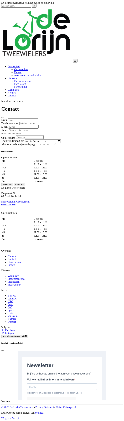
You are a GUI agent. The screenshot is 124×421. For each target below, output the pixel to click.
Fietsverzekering (22, 81)
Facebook (10, 330)
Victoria (12, 318)
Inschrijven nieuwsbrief (14, 336)
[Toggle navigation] (75, 60)
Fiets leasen (20, 84)
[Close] (2, 117)
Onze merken (21, 69)
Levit (10, 304)
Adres (4, 130)
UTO (10, 301)
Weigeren (6, 418)
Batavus (12, 295)
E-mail (4, 126)
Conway (12, 298)
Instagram (10, 333)
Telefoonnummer (10, 123)
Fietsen (17, 72)
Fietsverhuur (20, 86)
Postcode (5, 133)
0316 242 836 (8, 204)
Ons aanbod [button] (14, 66)
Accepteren (17, 418)
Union (11, 313)
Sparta (11, 310)
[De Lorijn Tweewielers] (37, 60)
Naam (4, 120)
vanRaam (12, 316)
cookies (39, 412)
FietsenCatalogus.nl (66, 407)
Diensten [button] (12, 78)
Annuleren (7, 184)
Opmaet (12, 321)
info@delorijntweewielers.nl (15, 201)
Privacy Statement (44, 407)
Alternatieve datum (11, 144)
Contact (12, 95)
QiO (10, 307)
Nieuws (12, 92)
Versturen (19, 184)
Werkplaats (13, 89)
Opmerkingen (8, 137)
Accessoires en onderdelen (27, 75)
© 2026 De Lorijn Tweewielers (17, 407)
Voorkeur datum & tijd (12, 141)
